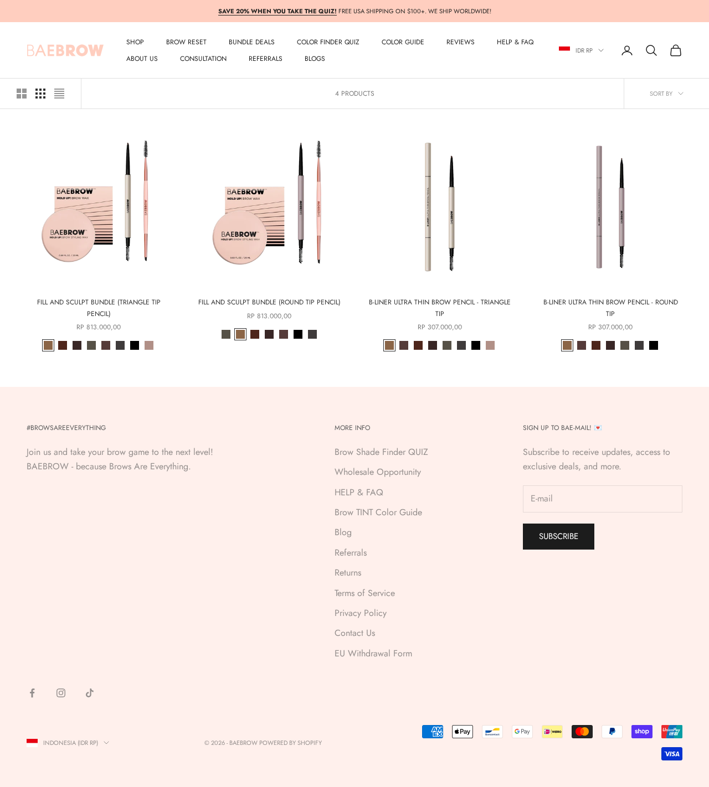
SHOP (135, 42)
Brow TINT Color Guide (378, 512)
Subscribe (558, 536)
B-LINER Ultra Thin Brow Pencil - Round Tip (610, 307)
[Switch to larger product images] (22, 93)
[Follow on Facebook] (32, 692)
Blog (343, 532)
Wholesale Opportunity (378, 471)
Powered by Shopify (290, 742)
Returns (348, 572)
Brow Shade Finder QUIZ (381, 452)
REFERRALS (265, 59)
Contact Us (355, 633)
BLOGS (315, 59)
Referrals (351, 552)
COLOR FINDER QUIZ (328, 42)
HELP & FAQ (359, 492)
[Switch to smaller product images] (40, 93)
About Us (142, 59)
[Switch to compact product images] (59, 93)
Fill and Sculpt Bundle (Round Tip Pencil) (269, 302)
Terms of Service (365, 593)
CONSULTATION (203, 59)
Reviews (460, 42)
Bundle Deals (252, 42)
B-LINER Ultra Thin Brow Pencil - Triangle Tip (440, 307)
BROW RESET (186, 42)
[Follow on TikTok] (89, 692)
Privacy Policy (361, 613)
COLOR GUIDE (403, 42)
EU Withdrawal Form (373, 653)
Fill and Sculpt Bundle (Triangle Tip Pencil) (99, 307)
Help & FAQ (515, 42)
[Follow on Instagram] (60, 692)
